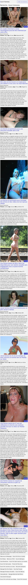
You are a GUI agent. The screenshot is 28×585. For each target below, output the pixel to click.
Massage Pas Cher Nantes (6, 569)
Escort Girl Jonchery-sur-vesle (7, 566)
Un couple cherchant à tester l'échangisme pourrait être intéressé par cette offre (13, 30)
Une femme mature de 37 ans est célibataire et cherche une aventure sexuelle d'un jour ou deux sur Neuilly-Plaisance (12, 425)
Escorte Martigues (20, 559)
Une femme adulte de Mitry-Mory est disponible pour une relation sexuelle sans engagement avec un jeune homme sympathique (13, 265)
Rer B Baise (3, 559)
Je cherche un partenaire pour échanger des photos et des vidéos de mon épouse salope (13, 201)
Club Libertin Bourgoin (5, 576)
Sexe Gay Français (18, 569)
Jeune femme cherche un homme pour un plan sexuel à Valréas (13, 308)
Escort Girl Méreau (20, 571)
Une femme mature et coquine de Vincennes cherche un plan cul (11, 481)
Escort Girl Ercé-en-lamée (19, 556)
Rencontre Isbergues (21, 566)
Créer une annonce (22, 1)
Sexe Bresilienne (4, 561)
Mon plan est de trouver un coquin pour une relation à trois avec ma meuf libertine (14, 82)
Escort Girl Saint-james (5, 564)
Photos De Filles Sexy (17, 564)
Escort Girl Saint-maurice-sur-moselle (18, 561)
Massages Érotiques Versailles (7, 571)
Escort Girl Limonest (22, 579)
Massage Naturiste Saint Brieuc (16, 574)
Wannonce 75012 (11, 559)
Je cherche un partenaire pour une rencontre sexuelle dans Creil (11, 129)
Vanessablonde (3, 574)
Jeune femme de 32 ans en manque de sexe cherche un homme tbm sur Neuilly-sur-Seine (13, 357)
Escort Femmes (4, 2)
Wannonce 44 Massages (6, 556)
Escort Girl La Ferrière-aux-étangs (8, 579)
